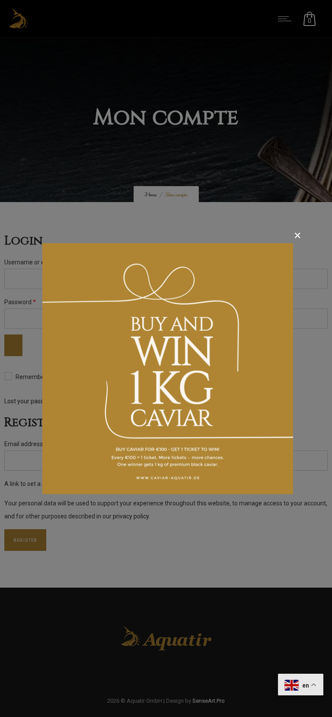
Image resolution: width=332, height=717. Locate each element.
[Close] (298, 237)
